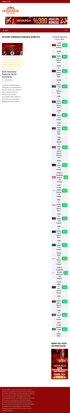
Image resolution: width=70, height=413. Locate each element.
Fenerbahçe (17, 60)
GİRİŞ (64, 45)
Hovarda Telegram (7, 410)
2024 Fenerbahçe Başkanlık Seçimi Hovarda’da (9, 74)
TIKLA (64, 57)
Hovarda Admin (9, 80)
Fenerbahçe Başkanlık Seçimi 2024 (12, 62)
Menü (6, 30)
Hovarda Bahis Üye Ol (12, 69)
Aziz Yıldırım (9, 60)
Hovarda (9, 67)
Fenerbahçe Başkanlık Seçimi (10, 57)
